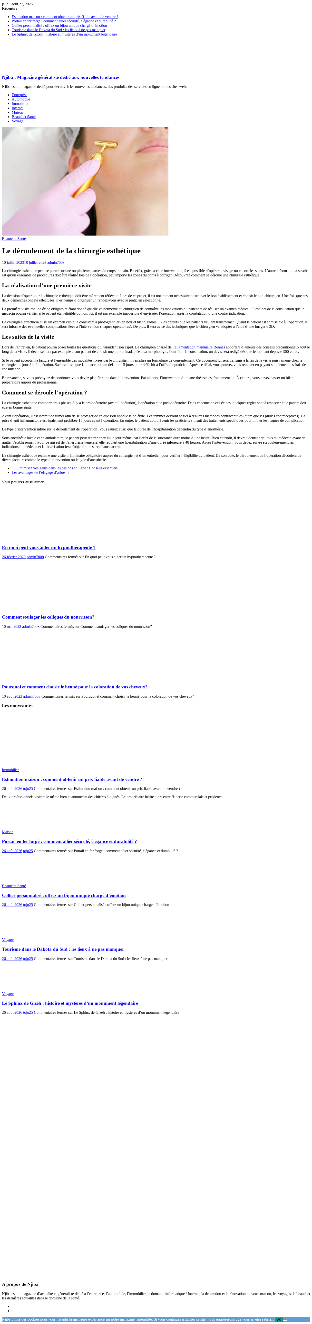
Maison (17, 112)
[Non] (285, 1320)
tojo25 (28, 788)
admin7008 (56, 262)
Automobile (21, 99)
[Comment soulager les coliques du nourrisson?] (39, 608)
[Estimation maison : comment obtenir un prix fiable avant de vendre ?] (59, 761)
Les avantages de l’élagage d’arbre (41, 472)
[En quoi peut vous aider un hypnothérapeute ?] (49, 538)
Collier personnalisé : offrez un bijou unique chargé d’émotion (59, 25)
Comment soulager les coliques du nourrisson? (48, 617)
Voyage (17, 121)
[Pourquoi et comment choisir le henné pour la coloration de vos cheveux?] (49, 677)
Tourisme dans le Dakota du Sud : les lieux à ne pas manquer (58, 30)
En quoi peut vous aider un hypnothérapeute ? (49, 547)
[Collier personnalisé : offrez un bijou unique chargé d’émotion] (27, 878)
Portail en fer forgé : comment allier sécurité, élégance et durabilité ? (64, 21)
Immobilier (20, 103)
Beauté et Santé (24, 117)
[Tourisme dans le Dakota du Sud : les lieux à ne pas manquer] (27, 931)
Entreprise (19, 95)
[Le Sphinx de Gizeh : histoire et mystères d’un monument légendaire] (27, 985)
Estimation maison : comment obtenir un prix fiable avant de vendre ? (65, 17)
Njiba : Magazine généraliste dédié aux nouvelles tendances (60, 77)
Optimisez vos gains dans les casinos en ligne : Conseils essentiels (64, 468)
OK (278, 1319)
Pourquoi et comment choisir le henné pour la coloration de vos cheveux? (75, 686)
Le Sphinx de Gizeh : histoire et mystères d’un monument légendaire (64, 34)
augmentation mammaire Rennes (200, 347)
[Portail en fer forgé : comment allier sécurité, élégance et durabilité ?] (27, 824)
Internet (17, 108)
